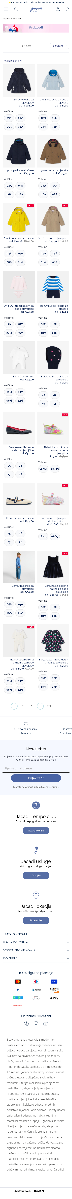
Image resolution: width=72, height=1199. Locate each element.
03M (20, 392)
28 (20, 474)
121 (49, 706)
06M (43, 324)
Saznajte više (36, 830)
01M (9, 392)
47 (54, 395)
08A (20, 194)
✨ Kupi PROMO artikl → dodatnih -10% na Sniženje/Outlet (36, 2)
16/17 (43, 468)
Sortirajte (58, 45)
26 (20, 465)
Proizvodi (17, 18)
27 (9, 474)
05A (9, 126)
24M (43, 126)
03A (9, 118)
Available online (13, 60)
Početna (6, 18)
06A (20, 126)
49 (43, 403)
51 (54, 403)
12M (43, 118)
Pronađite (36, 920)
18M (54, 118)
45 (43, 395)
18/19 (55, 468)
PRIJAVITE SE (36, 778)
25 (9, 465)
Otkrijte (36, 875)
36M (54, 126)
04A (20, 118)
